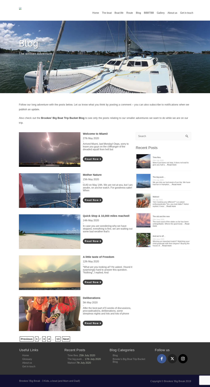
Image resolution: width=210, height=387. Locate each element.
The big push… (159, 177)
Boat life (119, 13)
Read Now (92, 159)
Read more (171, 165)
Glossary (27, 359)
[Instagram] (183, 358)
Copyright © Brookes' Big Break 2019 (170, 381)
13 (57, 339)
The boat (107, 13)
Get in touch (186, 13)
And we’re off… (159, 236)
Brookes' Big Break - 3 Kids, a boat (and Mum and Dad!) (49, 381)
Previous (26, 339)
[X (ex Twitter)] (172, 358)
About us (172, 13)
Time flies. (157, 157)
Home (95, 13)
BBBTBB (149, 13)
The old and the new (161, 216)
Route (129, 13)
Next (66, 339)
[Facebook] (161, 358)
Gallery (161, 13)
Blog (138, 13)
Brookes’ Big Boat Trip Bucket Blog (62, 118)
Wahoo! (156, 197)
